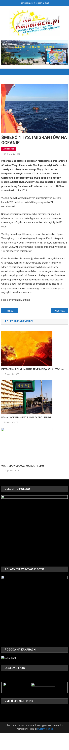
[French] (16, 709)
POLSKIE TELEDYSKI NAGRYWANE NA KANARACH (61, 310)
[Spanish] (12, 714)
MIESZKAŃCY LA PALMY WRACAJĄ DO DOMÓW (12, 310)
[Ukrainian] (16, 714)
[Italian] (25, 709)
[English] (12, 709)
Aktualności (8, 149)
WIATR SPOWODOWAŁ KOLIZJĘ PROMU (22, 466)
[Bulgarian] (3, 709)
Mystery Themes (45, 729)
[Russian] (8, 714)
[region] (34, 528)
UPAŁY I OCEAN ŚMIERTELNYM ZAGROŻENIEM (26, 417)
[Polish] (3, 714)
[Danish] (8, 709)
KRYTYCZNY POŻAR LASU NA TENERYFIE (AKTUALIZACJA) (32, 369)
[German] (21, 709)
